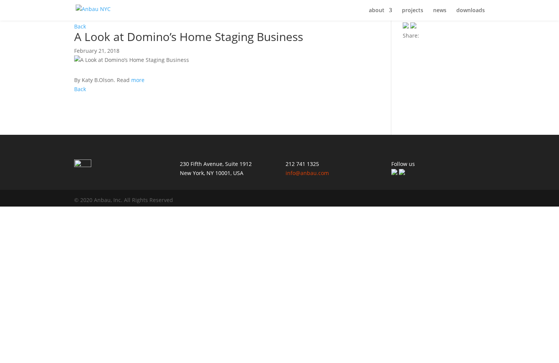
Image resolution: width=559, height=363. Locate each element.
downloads (470, 11)
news (439, 11)
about (376, 11)
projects (412, 11)
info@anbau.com (307, 173)
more (138, 80)
